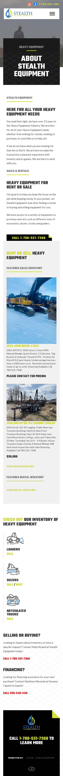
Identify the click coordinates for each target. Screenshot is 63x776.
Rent (19, 584)
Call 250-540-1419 (15, 693)
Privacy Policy (15, 758)
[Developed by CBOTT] (31, 768)
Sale (10, 554)
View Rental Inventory (21, 490)
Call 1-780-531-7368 (29, 238)
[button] (52, 13)
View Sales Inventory (20, 467)
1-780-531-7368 (49, 4)
